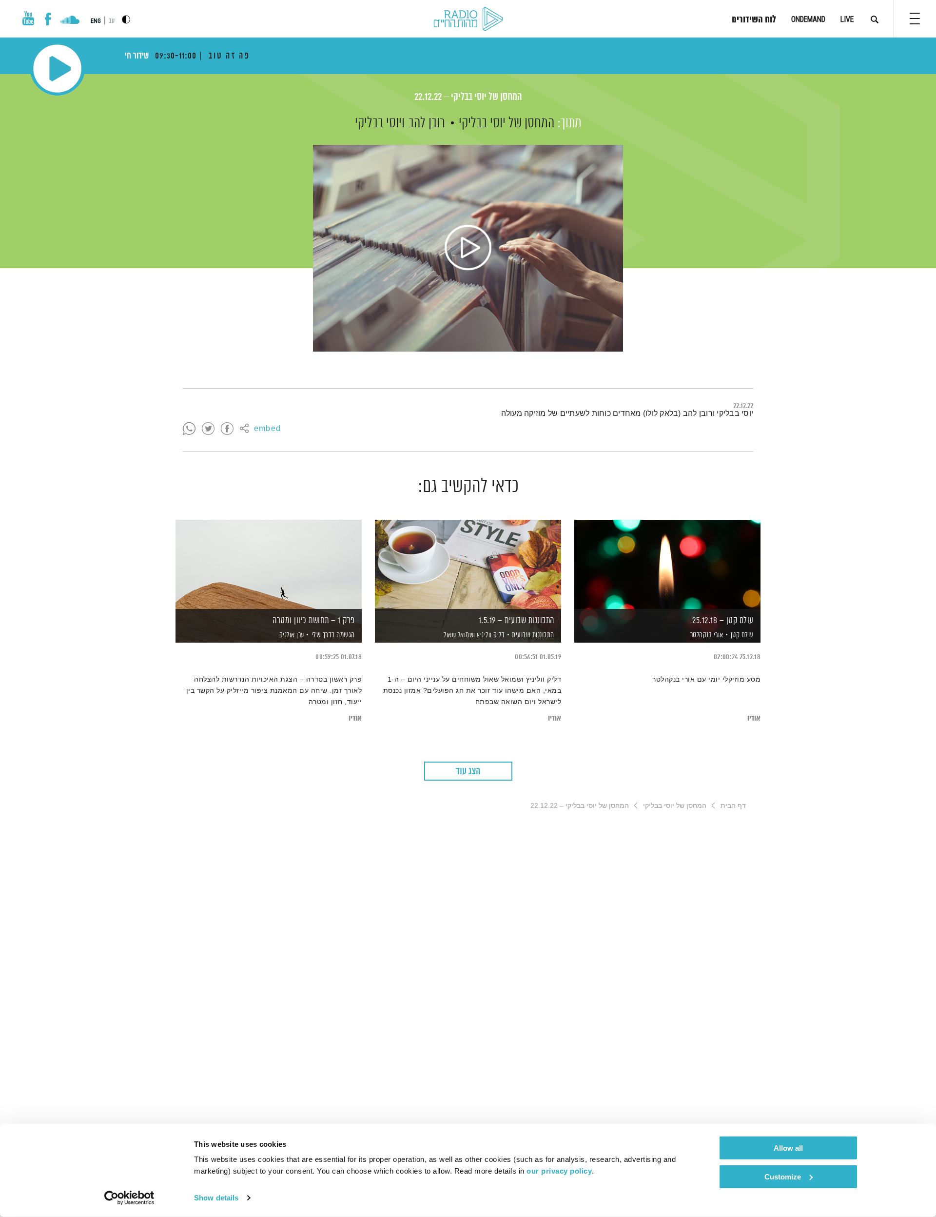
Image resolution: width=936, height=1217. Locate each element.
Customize (782, 1176)
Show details (216, 1198)
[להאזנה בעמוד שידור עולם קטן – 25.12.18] (667, 564)
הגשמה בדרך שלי (333, 635)
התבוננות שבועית (533, 635)
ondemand (808, 19)
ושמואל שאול (458, 635)
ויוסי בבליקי (380, 123)
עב (112, 21)
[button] (915, 18)
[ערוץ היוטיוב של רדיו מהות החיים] (28, 18)
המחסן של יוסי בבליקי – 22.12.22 (468, 97)
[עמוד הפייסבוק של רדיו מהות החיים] (48, 19)
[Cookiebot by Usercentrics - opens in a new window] (129, 1198)
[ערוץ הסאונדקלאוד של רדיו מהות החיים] (69, 21)
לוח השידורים (754, 20)
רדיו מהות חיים (468, 19)
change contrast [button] (126, 19)
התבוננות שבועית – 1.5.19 (516, 621)
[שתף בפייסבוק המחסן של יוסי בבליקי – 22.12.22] (227, 429)
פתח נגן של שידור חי (57, 68)
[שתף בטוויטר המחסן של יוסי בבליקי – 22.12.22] (208, 429)
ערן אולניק (290, 635)
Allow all (788, 1148)
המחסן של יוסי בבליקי (506, 123)
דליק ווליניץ (490, 635)
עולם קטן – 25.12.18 (723, 621)
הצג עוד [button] (468, 771)
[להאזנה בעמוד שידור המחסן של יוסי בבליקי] (468, 248)
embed (267, 429)
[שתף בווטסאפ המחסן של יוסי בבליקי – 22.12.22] (189, 429)
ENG (96, 21)
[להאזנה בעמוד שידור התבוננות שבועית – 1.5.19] (468, 564)
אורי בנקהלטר (705, 635)
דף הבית (733, 805)
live (847, 19)
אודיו (753, 718)
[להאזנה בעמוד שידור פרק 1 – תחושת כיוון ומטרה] (269, 564)
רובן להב (427, 123)
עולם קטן (742, 635)
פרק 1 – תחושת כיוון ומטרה (314, 621)
